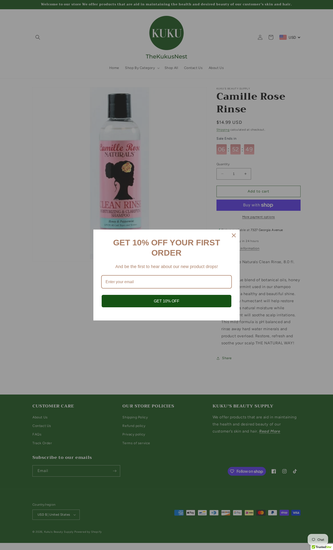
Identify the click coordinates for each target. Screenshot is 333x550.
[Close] (234, 235)
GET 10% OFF (166, 301)
